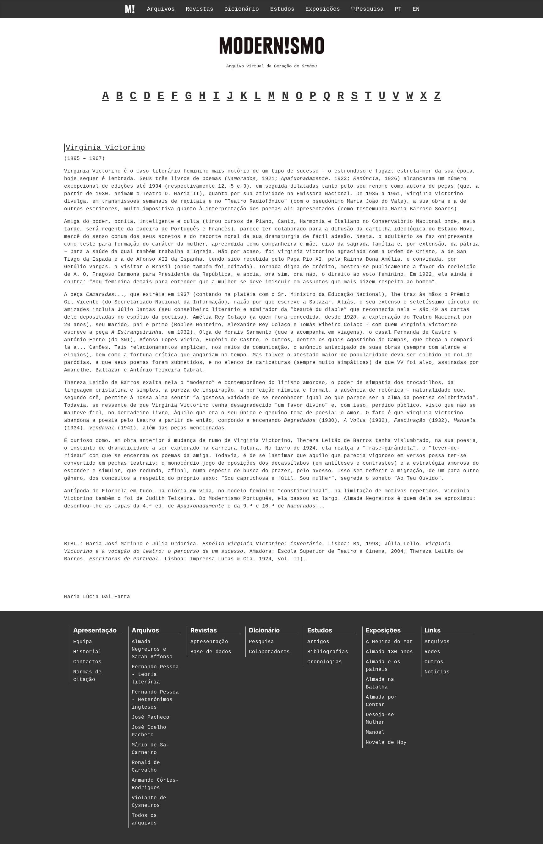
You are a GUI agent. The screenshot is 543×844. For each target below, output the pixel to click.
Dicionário (241, 9)
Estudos (282, 9)
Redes (432, 652)
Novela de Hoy (386, 742)
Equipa (82, 642)
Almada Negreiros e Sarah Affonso (152, 649)
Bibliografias (327, 652)
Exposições (322, 9)
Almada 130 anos (389, 652)
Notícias (437, 672)
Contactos (87, 662)
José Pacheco (150, 717)
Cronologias (324, 662)
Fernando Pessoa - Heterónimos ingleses (155, 699)
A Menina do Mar (389, 642)
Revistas (199, 9)
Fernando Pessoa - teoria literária (155, 674)
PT (398, 9)
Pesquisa (261, 642)
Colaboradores (269, 652)
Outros (434, 662)
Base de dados (210, 652)
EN (416, 9)
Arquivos (161, 9)
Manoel (375, 732)
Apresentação (209, 642)
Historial (87, 652)
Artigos (318, 642)
